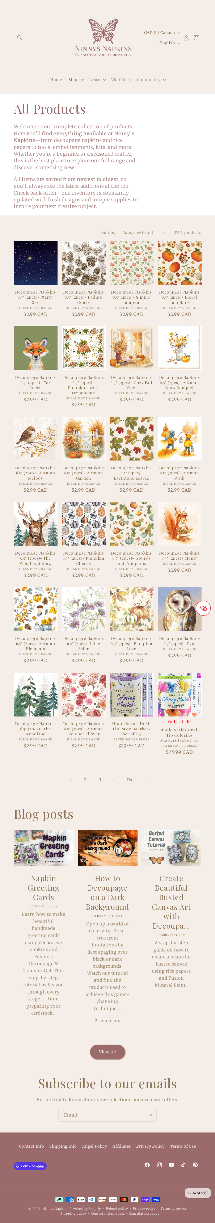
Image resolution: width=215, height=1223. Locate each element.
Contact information (107, 1213)
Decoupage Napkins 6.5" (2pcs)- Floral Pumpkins (179, 297)
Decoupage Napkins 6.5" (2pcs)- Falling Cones (83, 297)
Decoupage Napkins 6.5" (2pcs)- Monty (179, 555)
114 (129, 779)
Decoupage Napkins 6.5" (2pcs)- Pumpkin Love (131, 643)
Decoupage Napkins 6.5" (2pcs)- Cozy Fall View (131, 382)
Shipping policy (73, 1213)
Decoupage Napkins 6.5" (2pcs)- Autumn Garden (83, 473)
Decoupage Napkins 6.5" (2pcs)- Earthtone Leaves (131, 473)
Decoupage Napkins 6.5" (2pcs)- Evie (179, 641)
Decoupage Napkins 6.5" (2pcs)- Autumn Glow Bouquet (179, 382)
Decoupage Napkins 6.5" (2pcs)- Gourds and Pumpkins (131, 558)
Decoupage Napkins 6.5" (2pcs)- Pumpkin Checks (83, 558)
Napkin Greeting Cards (43, 887)
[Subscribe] (150, 1115)
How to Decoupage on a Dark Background (107, 892)
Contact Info (31, 1146)
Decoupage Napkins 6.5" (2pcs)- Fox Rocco (35, 382)
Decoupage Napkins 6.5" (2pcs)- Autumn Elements (35, 643)
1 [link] (71, 779)
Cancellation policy (144, 1213)
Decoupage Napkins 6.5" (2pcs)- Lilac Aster (83, 643)
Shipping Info (63, 1146)
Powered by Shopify (85, 1209)
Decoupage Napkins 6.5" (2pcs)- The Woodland (35, 728)
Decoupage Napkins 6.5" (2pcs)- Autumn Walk (179, 473)
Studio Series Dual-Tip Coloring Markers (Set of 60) (179, 735)
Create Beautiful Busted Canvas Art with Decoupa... (171, 901)
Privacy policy (144, 1208)
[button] (20, 38)
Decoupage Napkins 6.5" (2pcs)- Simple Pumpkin (131, 297)
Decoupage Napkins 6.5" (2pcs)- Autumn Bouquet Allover (83, 728)
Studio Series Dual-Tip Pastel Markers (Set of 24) (131, 728)
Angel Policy (94, 1146)
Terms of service (174, 1208)
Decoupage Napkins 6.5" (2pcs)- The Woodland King (35, 558)
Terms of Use (183, 1146)
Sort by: (109, 232)
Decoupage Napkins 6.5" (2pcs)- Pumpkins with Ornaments (83, 385)
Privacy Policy (150, 1146)
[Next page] (144, 780)
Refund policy (117, 1208)
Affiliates (122, 1146)
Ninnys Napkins (55, 1209)
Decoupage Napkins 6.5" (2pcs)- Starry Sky (35, 297)
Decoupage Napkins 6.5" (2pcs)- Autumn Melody (35, 473)
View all (107, 1051)
